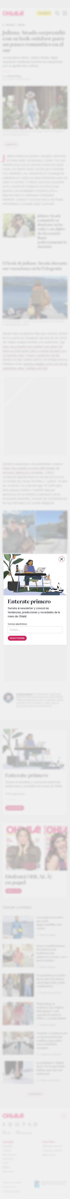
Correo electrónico (17, 624)
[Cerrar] (61, 559)
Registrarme (17, 638)
